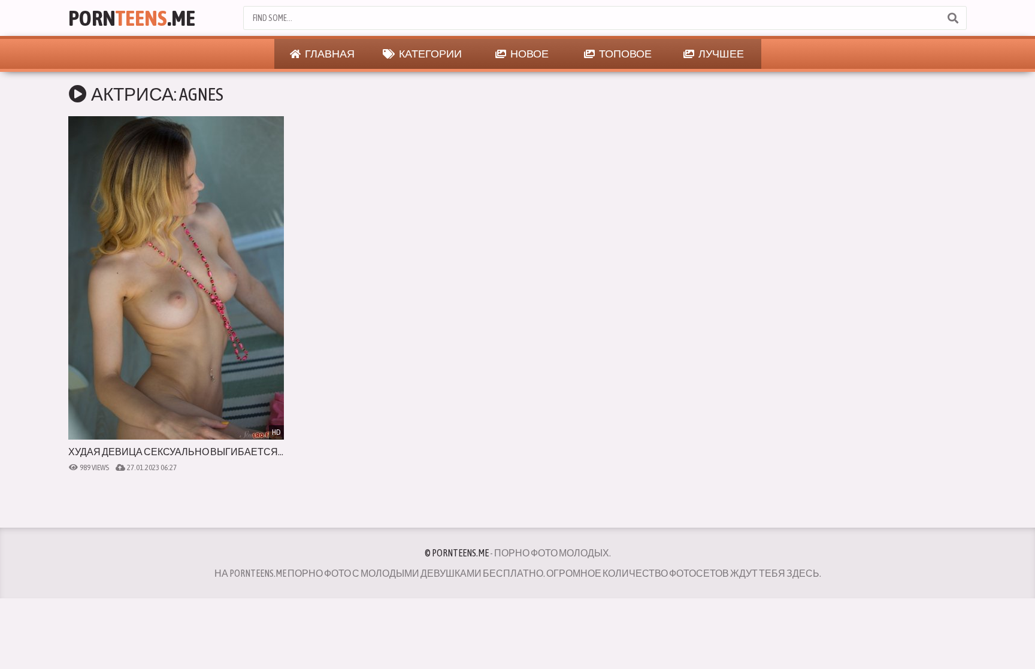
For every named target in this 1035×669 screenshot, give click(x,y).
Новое (529, 53)
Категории (430, 53)
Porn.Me (131, 18)
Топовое (625, 53)
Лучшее (720, 53)
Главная (329, 53)
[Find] (952, 18)
